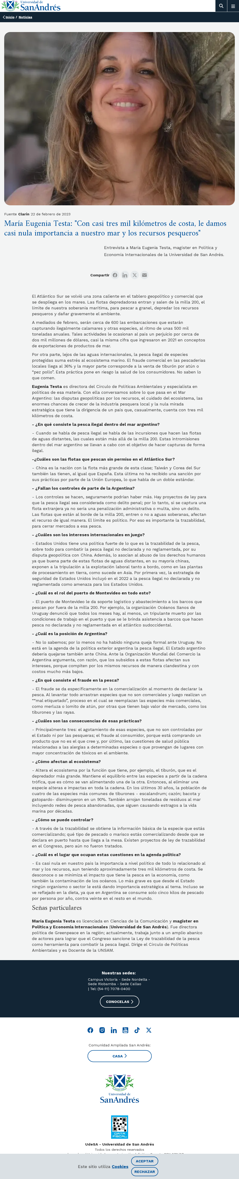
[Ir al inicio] (119, 1089)
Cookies (120, 1166)
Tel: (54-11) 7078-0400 (109, 989)
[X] (134, 275)
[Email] (144, 275)
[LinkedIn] (125, 275)
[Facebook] (115, 275)
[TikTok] (137, 1030)
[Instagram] (102, 1030)
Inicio (10, 17)
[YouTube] (125, 1030)
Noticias (25, 17)
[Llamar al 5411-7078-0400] (119, 1127)
